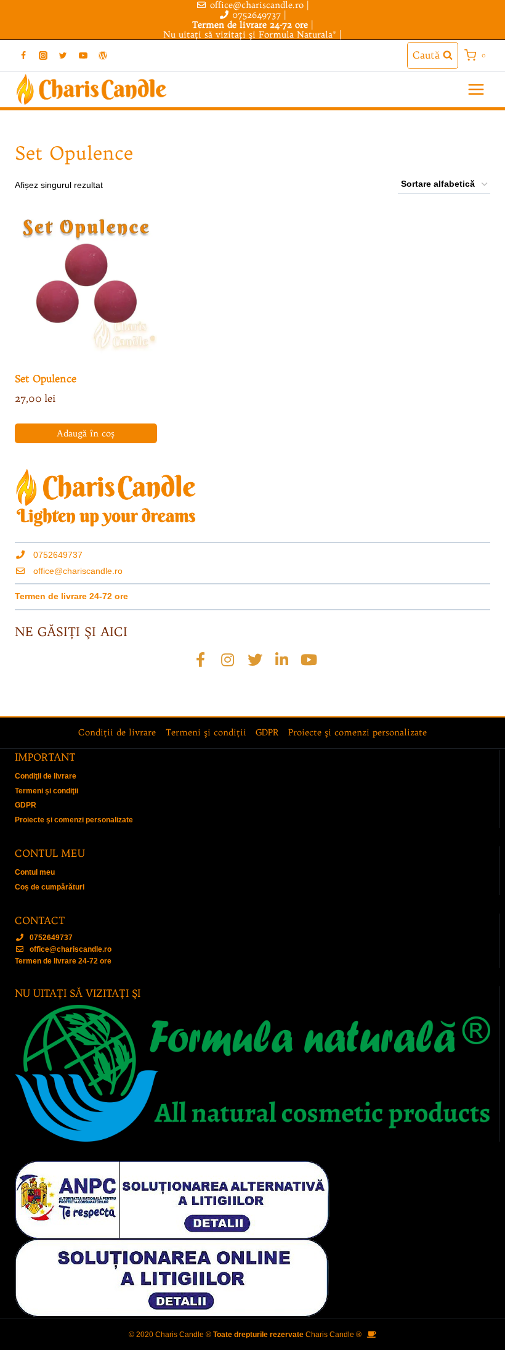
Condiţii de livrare (117, 732)
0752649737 (256, 14)
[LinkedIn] (282, 659)
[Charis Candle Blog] (102, 55)
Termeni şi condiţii (206, 732)
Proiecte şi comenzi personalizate (357, 732)
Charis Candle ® (333, 1334)
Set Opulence (45, 378)
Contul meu (35, 872)
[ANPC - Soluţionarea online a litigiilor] (252, 1278)
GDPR (267, 732)
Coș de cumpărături (49, 887)
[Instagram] (43, 55)
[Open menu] (475, 89)
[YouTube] (83, 55)
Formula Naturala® (297, 34)
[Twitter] (62, 55)
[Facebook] (23, 55)
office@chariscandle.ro (78, 571)
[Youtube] (309, 659)
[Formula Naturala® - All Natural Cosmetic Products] (252, 1073)
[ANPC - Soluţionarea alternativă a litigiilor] (252, 1199)
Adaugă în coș (86, 433)
